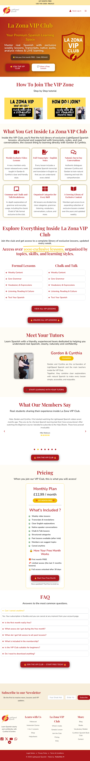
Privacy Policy (42, 753)
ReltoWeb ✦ (59, 757)
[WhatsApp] (15, 739)
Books (81, 725)
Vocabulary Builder (81, 729)
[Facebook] (2, 739)
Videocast (33, 721)
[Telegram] (9, 742)
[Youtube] (11, 739)
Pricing (57, 737)
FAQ (56, 741)
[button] (30, 57)
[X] (6, 739)
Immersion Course (33, 725)
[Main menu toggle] (85, 11)
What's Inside (57, 726)
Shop (33, 733)
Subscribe (84, 697)
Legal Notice (30, 753)
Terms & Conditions (57, 753)
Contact (81, 739)
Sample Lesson (56, 729)
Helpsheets (33, 736)
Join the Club (57, 733)
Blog (81, 721)
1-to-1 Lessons (33, 729)
